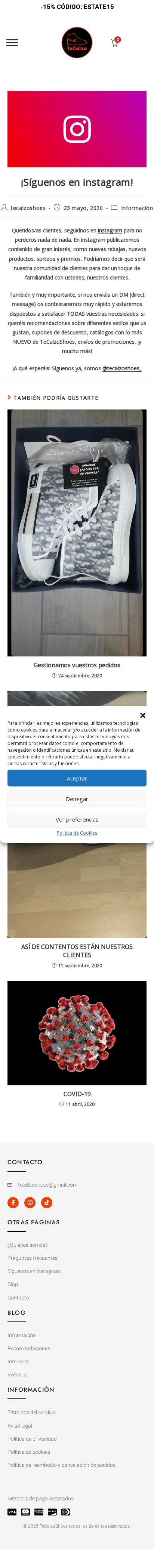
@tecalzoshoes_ (122, 368)
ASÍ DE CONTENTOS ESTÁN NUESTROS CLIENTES (77, 951)
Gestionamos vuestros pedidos (77, 665)
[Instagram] (30, 1202)
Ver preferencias (77, 819)
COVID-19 (77, 1094)
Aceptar (77, 778)
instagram (110, 230)
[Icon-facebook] (13, 1202)
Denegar (77, 798)
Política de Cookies (77, 833)
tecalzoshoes (28, 207)
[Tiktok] (46, 1202)
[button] (143, 715)
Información (137, 207)
